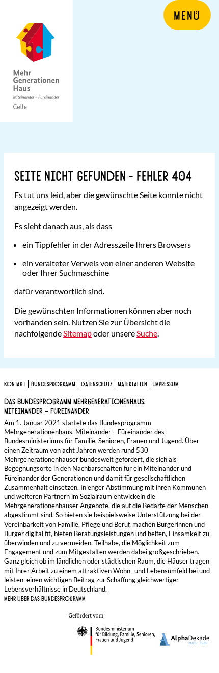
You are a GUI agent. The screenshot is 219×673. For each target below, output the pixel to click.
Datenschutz (96, 384)
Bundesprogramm (53, 384)
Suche (146, 333)
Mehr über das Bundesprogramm (45, 598)
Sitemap (77, 333)
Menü (187, 14)
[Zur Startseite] (36, 61)
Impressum (166, 384)
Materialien (132, 384)
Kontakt (14, 384)
